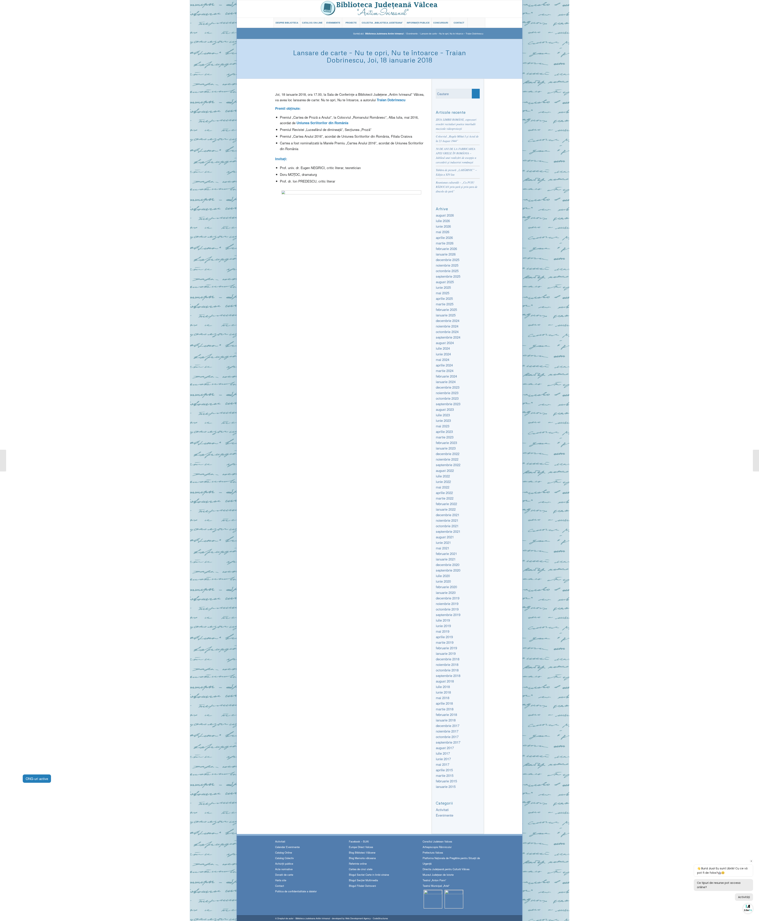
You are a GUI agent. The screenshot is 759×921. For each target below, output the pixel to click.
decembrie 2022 (447, 453)
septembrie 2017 (448, 742)
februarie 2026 (446, 248)
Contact (279, 886)
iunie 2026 (443, 226)
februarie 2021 (446, 553)
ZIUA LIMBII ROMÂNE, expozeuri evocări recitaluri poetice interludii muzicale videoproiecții (456, 124)
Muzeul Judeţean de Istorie (438, 875)
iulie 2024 (443, 348)
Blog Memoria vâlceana (362, 858)
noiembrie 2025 (447, 265)
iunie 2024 (443, 353)
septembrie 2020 (448, 570)
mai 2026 (442, 231)
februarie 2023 (446, 442)
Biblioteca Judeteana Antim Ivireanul (312, 918)
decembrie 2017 (447, 725)
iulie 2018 (443, 686)
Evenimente (412, 33)
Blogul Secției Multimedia (363, 880)
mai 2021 (442, 547)
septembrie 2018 (448, 675)
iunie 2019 (443, 625)
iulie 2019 (443, 620)
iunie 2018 (443, 692)
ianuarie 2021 (446, 559)
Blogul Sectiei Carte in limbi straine (369, 875)
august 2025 (445, 281)
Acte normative (284, 869)
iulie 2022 (443, 475)
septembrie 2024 (448, 337)
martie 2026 (444, 242)
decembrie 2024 (447, 320)
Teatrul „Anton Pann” (434, 880)
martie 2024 (444, 370)
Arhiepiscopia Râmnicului (437, 847)
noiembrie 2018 (447, 664)
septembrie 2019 (448, 614)
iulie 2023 (443, 414)
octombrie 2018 (447, 669)
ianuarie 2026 (446, 254)
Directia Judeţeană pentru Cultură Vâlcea (446, 869)
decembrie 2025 (447, 259)
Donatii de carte (284, 875)
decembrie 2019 (447, 597)
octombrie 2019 (447, 609)
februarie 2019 (446, 647)
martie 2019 (444, 642)
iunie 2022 (443, 481)
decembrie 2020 (447, 564)
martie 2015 (444, 775)
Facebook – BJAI (359, 841)
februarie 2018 (446, 714)
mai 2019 (442, 631)
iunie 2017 (443, 758)
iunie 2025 (443, 287)
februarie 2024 (446, 376)
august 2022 (445, 470)
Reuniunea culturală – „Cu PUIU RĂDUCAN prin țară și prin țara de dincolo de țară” (456, 187)
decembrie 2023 (447, 387)
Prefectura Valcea (433, 852)
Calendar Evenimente (287, 847)
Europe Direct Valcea (361, 847)
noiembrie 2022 (447, 459)
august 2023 (445, 409)
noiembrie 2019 (447, 603)
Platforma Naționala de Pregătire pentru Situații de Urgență (451, 860)
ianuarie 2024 (446, 381)
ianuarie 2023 (446, 448)
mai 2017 (442, 764)
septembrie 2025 (448, 276)
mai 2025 (442, 292)
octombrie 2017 (447, 736)
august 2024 (445, 342)
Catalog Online (283, 852)
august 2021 (445, 536)
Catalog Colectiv (284, 858)
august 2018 (445, 681)
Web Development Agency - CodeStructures (366, 918)
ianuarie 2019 (446, 653)
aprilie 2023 (444, 431)
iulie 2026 (443, 220)
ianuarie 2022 (446, 509)
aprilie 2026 (444, 237)
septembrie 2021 (448, 531)
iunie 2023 (443, 420)
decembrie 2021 (447, 514)
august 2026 (445, 215)
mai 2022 (442, 487)
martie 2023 (444, 436)
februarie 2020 (446, 586)
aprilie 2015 (444, 769)
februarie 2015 (446, 780)
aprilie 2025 (444, 298)
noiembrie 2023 (447, 392)
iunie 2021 (443, 542)
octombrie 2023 (447, 398)
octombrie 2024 (447, 331)
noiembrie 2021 (447, 520)
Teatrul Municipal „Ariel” (436, 886)
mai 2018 (442, 697)
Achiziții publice (284, 863)
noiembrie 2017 (447, 731)
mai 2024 (442, 359)
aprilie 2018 (444, 703)
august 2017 (445, 747)
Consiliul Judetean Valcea (437, 841)
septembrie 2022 (448, 464)
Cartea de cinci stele (360, 869)
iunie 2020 (443, 581)
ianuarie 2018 (446, 719)
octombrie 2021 (447, 525)
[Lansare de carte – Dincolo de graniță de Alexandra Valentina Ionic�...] (756, 460)
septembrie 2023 (448, 403)
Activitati (442, 809)
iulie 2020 (443, 575)
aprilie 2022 (444, 492)
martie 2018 (444, 708)
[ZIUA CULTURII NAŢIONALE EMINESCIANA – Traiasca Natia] (3, 460)
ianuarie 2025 (446, 314)
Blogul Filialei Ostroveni (362, 886)
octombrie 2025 (447, 270)
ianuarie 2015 (446, 786)
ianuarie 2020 (446, 592)
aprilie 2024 (444, 365)
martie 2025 (444, 303)
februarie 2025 (446, 309)
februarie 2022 (446, 503)
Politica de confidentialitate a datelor (296, 891)
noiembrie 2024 (447, 326)
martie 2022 (444, 498)
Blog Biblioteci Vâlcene (362, 852)
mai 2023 (442, 425)
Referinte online (358, 863)
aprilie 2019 (444, 636)
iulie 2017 (443, 753)
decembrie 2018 (447, 658)
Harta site (280, 880)
